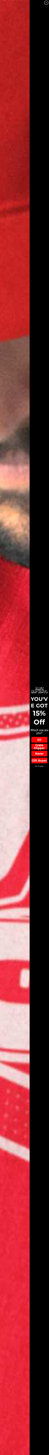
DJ (39, 739)
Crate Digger (39, 747)
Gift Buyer (39, 760)
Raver (39, 753)
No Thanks (39, 766)
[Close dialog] (46, 3)
